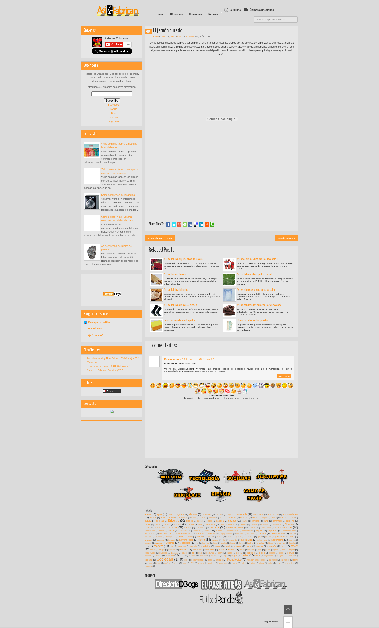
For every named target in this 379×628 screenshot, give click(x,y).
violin (270, 563)
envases (212, 533)
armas (218, 514)
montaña (271, 546)
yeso (279, 563)
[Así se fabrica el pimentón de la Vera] (156, 264)
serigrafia (281, 555)
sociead (148, 560)
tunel (185, 563)
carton (167, 524)
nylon (242, 550)
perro (220, 553)
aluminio (193, 514)
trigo (158, 563)
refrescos (215, 555)
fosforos (158, 537)
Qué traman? (95, 335)
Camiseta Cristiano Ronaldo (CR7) (105, 370)
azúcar (153, 517)
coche (173, 527)
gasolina (249, 536)
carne (147, 524)
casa (177, 524)
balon (172, 517)
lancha (224, 543)
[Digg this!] (190, 224)
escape (239, 534)
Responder (284, 376)
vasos (201, 563)
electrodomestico (183, 533)
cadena (220, 521)
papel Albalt (150, 553)
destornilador (289, 531)
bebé (222, 518)
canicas (255, 521)
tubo (176, 563)
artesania (242, 514)
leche (250, 543)
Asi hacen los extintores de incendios (257, 259)
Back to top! (288, 609)
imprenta (233, 540)
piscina (148, 555)
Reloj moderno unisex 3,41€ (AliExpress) (108, 366)
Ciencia (289, 524)
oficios (251, 550)
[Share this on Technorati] (212, 224)
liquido (292, 543)
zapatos (148, 566)
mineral (237, 546)
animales (206, 514)
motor (294, 546)
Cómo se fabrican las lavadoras (118, 195)
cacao (209, 521)
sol (185, 560)
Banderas (183, 518)
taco (210, 560)
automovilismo (290, 514)
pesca (229, 553)
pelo (200, 553)
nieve (221, 550)
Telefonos (285, 560)
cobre (147, 527)
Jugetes (170, 543)
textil (295, 560)
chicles (264, 524)
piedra (272, 553)
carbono (290, 521)
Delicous (113, 117)
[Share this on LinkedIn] (201, 224)
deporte (260, 530)
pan (283, 550)
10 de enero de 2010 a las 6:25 (198, 359)
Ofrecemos (176, 14)
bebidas (232, 517)
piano (262, 553)
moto (283, 546)
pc (193, 553)
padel (267, 550)
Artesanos (258, 514)
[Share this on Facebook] (168, 224)
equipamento (226, 534)
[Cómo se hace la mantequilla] (156, 325)
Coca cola (160, 528)
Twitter (113, 109)
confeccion (266, 528)
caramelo (277, 521)
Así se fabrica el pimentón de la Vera (183, 259)
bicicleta (244, 517)
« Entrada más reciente (160, 238)
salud (257, 555)
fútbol (229, 536)
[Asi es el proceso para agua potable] (229, 295)
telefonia (273, 560)
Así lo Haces (95, 328)
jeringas (148, 543)
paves (185, 553)
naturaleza (197, 550)
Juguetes (185, 543)
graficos (148, 540)
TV (192, 563)
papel (292, 550)
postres (192, 555)
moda (249, 546)
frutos (190, 536)
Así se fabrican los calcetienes (180, 305)
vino (253, 563)
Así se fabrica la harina (176, 289)
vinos (261, 563)
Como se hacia (234, 527)
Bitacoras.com (172, 359)
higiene (215, 540)
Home (160, 14)
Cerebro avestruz (228, 524)
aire (170, 514)
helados (171, 540)
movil (152, 550)
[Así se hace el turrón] (156, 279)
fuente (210, 537)
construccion (283, 527)
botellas (160, 521)
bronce (189, 521)
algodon (180, 514)
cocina (187, 527)
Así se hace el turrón (175, 274)
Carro (157, 524)
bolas (283, 517)
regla (225, 555)
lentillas (260, 543)
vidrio (243, 563)
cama (244, 521)
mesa (217, 546)
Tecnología (234, 559)
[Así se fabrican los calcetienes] (156, 310)
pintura (290, 553)
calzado (232, 520)
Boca (274, 518)
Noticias (213, 14)
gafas (238, 537)
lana (215, 543)
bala (163, 517)
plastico (170, 555)
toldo (150, 563)
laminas (205, 543)
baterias (212, 518)
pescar (239, 553)
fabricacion (278, 533)
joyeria (158, 543)
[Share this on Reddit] (207, 224)
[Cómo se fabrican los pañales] (229, 325)
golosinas (280, 536)
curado (164, 36)
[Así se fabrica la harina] (156, 295)
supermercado (197, 560)
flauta (292, 534)
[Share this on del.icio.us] (196, 224)
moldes (259, 546)
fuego (200, 536)
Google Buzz (113, 121)
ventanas (223, 563)
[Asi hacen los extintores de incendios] (229, 264)
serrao (180, 36)
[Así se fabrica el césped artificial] (229, 279)
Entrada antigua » (286, 238)
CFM (150, 31)
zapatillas (289, 563)
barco (193, 518)
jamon (172, 36)
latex (241, 543)
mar (172, 546)
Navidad (210, 550)
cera (200, 524)
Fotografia (170, 537)
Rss (113, 113)
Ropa (234, 555)
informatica (246, 539)
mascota (182, 546)
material (193, 546)
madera (158, 546)
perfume (210, 553)
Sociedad (190, 36)
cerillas (243, 524)
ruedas (244, 555)
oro (259, 550)
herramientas (186, 539)
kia (197, 543)
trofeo (167, 563)
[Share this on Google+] (179, 224)
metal (227, 546)
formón (148, 537)
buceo (200, 521)
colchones (200, 528)
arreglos (229, 514)
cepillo (191, 524)
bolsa (292, 518)
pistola (158, 555)
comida (214, 527)
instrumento (277, 539)
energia (200, 533)
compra (253, 528)
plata (182, 555)
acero (148, 514)
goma (292, 536)
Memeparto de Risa (99, 322)
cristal (171, 530)
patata (174, 553)
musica (183, 549)
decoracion (247, 531)
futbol (219, 536)
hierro (201, 539)
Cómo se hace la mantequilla (179, 320)
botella (148, 520)
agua (159, 514)
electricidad (165, 533)
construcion (150, 531)
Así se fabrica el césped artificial (254, 274)
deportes (272, 530)
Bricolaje (173, 520)
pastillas (163, 553)
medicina (205, 546)
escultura (251, 534)
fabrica (262, 533)
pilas (281, 553)
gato (260, 537)
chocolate (276, 524)
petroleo (251, 553)
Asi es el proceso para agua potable (256, 289)
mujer (161, 550)
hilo (223, 540)
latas (232, 543)
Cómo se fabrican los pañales (252, 320)
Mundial (171, 550)
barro (202, 518)
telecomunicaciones (256, 560)
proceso (203, 555)
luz (146, 546)
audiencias (273, 514)
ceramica (210, 524)
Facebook (113, 104)
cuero (207, 530)
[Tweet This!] (174, 224)
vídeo (234, 563)
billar (254, 517)
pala (276, 550)
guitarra (160, 540)
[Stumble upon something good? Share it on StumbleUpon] (185, 224)
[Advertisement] (221, 191)
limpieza (281, 543)
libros (270, 543)
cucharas (184, 531)
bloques (264, 518)
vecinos (211, 563)
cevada (254, 524)
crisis (161, 531)
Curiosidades (232, 531)
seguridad (268, 555)
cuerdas (196, 531)
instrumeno (262, 540)
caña (265, 521)
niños (231, 549)
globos (268, 537)
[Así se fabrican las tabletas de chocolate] (229, 310)
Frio (181, 536)
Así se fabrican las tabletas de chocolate (259, 305)
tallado (219, 560)
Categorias (195, 14)
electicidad (150, 533)
